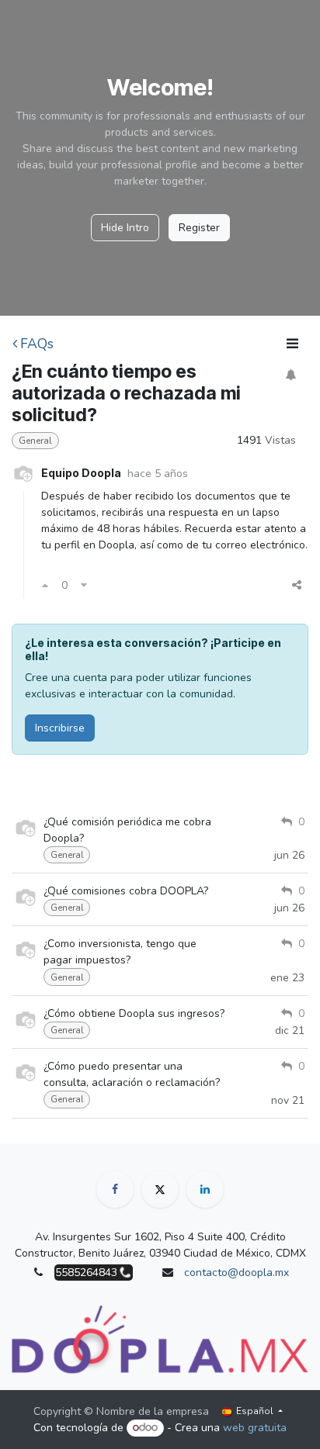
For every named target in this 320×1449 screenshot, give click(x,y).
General (35, 440)
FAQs (37, 343)
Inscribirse (60, 728)
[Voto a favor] (45, 585)
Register (199, 227)
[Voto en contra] (84, 585)
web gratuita (255, 1427)
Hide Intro (125, 227)
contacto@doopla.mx (236, 1272)
